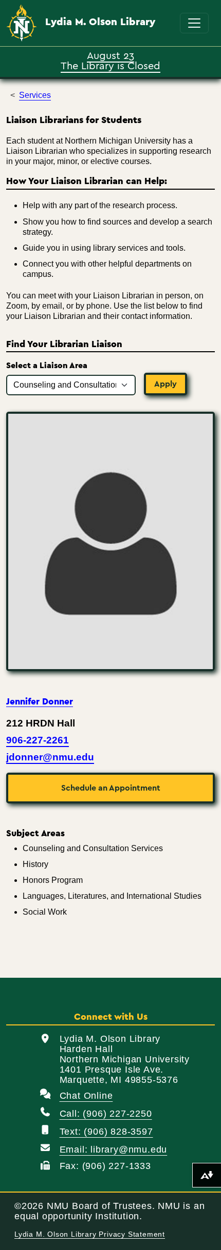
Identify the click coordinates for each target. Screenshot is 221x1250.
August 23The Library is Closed (110, 60)
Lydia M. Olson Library (100, 22)
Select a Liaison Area (46, 365)
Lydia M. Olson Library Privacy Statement (89, 1234)
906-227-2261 (37, 740)
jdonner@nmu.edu (50, 757)
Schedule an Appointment (110, 788)
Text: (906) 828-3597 (106, 1131)
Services (35, 95)
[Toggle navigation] (194, 23)
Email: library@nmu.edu (114, 1149)
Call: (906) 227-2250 (106, 1113)
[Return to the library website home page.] (21, 23)
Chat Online (86, 1096)
